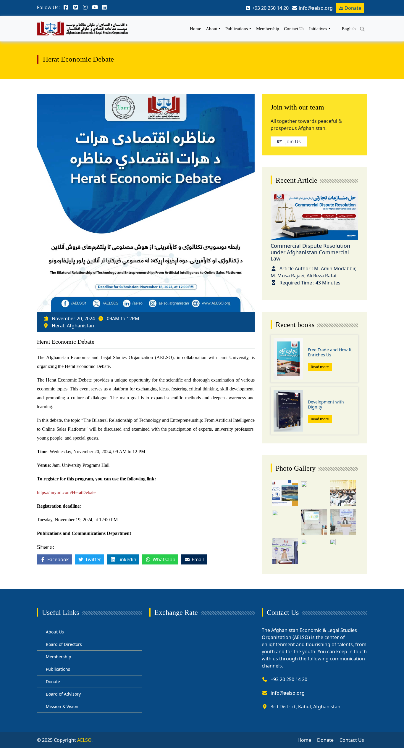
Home (195, 28)
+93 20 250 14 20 (289, 679)
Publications (236, 28)
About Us (55, 632)
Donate (353, 8)
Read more (320, 366)
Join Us (293, 141)
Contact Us (294, 28)
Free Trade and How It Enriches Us (330, 352)
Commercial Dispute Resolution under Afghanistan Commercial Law (310, 252)
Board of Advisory (63, 694)
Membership (267, 28)
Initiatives (318, 28)
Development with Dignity (326, 404)
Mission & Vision (62, 706)
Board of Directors (64, 644)
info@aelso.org (288, 693)
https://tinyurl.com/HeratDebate (66, 492)
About (211, 28)
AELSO (84, 740)
